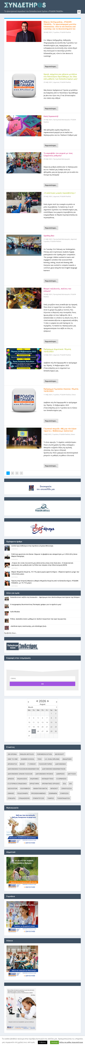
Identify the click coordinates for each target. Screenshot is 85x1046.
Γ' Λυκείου (32, 764)
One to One (13, 759)
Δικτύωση (72, 774)
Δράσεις (11, 779)
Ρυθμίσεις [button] (42, 1042)
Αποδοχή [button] (54, 1042)
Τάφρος (50, 798)
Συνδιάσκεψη (24, 798)
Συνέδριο (11, 798)
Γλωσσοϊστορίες (45, 764)
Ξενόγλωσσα (66, 788)
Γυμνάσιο (56, 32)
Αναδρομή (67, 759)
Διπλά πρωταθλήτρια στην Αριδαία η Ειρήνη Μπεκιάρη (32, 546)
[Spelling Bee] (23, 245)
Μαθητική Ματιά (40, 788)
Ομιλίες (11, 793)
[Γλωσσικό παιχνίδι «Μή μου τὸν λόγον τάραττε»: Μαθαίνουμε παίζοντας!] (23, 438)
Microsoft (59, 754)
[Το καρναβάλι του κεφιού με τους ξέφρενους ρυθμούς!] (23, 162)
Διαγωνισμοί (60, 764)
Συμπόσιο (64, 793)
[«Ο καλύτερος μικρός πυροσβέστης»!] (23, 202)
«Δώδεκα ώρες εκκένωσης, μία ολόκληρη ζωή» (28, 626)
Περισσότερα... (51, 66)
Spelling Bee (49, 236)
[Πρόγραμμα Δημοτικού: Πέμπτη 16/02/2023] (23, 358)
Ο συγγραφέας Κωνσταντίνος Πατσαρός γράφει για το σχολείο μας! (35, 604)
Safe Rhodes (15, 612)
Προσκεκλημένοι (38, 793)
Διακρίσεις (60, 774)
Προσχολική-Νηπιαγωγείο (61, 120)
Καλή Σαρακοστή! (51, 116)
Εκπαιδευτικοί (47, 779)
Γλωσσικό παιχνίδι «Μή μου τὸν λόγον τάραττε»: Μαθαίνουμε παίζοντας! (60, 430)
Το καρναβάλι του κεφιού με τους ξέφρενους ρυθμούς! (58, 154)
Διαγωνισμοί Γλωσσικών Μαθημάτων (23, 769)
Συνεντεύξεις (38, 798)
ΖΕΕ (70, 783)
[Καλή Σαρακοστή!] (23, 125)
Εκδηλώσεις (22, 779)
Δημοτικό (56, 82)
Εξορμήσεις (61, 779)
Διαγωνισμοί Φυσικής (44, 774)
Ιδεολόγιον (12, 788)
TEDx (39, 759)
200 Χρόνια (12, 754)
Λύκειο (73, 395)
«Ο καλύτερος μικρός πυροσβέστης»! (59, 193)
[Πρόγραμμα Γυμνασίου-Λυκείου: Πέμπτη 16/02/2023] (23, 401)
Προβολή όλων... (10, 633)
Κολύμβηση (25, 788)
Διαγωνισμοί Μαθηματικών (53, 769)
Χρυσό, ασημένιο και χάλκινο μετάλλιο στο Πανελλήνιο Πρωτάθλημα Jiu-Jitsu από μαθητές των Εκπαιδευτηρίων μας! (60, 76)
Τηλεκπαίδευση (63, 798)
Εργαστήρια (34, 783)
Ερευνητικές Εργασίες (51, 783)
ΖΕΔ (64, 783)
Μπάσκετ (54, 788)
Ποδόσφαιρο (22, 793)
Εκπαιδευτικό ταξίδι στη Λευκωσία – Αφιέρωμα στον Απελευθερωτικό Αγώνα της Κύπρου (45, 597)
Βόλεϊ (22, 764)
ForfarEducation (44, 754)
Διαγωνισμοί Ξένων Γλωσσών (20, 774)
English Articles (27, 754)
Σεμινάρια (53, 793)
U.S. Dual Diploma (52, 759)
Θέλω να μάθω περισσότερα (71, 1042)
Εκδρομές (34, 779)
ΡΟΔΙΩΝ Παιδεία (65, 32)
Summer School (27, 759)
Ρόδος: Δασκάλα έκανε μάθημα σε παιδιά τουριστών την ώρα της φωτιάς (38, 619)
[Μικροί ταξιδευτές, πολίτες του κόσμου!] (23, 298)
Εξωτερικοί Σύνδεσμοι (17, 783)
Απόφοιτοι (12, 764)
